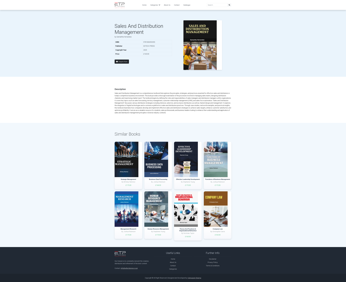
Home (144, 5)
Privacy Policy (213, 262)
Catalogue (186, 5)
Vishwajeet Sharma (194, 278)
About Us (167, 5)
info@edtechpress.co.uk (129, 268)
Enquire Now (122, 62)
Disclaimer (212, 259)
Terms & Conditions (212, 266)
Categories (154, 5)
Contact (177, 5)
